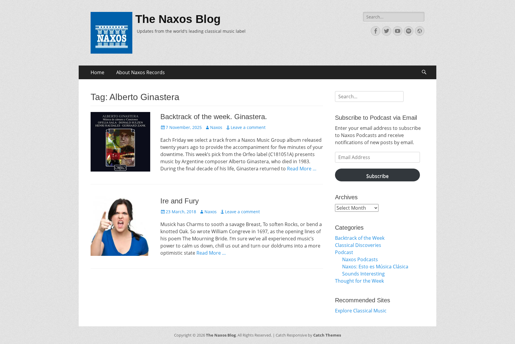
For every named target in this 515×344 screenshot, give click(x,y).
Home (97, 72)
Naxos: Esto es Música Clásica (375, 266)
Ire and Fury (179, 201)
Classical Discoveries (358, 245)
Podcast (344, 252)
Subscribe (377, 176)
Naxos (216, 127)
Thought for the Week (359, 281)
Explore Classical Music (361, 310)
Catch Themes (327, 335)
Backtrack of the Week (359, 238)
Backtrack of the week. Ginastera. (213, 117)
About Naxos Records (140, 72)
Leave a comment (248, 127)
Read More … (302, 168)
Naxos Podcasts (360, 259)
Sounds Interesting (363, 273)
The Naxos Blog (178, 19)
